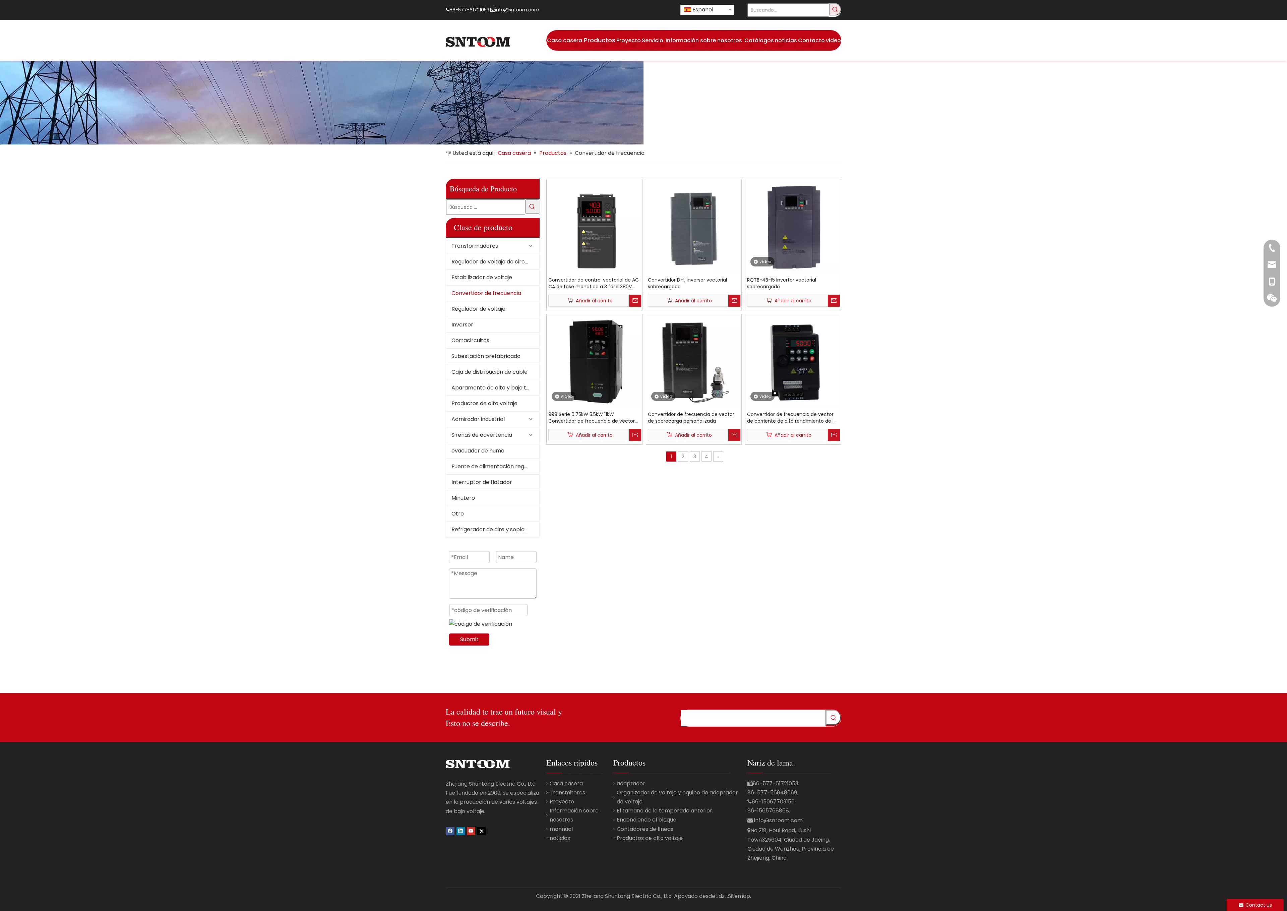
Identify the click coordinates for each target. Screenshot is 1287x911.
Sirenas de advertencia (481, 435)
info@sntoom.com (517, 9)
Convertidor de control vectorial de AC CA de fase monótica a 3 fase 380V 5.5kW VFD (593, 283)
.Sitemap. (739, 896)
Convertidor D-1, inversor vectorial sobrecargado (687, 283)
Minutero (463, 498)
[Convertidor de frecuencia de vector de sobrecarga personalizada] (694, 361)
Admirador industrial (478, 419)
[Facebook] (450, 830)
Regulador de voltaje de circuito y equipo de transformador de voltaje (495, 261)
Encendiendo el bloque (646, 820)
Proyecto (562, 801)
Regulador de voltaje (478, 309)
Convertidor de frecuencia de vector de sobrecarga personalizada (691, 417)
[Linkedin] (460, 830)
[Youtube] (471, 830)
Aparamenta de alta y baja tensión (495, 387)
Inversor (462, 324)
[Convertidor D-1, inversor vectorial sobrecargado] (694, 227)
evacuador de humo (477, 450)
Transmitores (567, 792)
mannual (561, 829)
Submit (469, 639)
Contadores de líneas (645, 829)
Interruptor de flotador (481, 482)
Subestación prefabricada (485, 356)
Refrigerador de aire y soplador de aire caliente (495, 529)
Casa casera (566, 783)
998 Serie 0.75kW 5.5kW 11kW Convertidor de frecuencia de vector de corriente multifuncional (591, 417)
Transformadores (474, 246)
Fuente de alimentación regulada (495, 466)
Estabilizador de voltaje (481, 277)
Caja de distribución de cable (489, 372)
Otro (457, 514)
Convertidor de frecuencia (486, 293)
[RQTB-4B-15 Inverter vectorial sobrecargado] (793, 227)
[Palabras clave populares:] (835, 9)
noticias (560, 838)
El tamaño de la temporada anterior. (665, 810)
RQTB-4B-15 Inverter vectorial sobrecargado (781, 283)
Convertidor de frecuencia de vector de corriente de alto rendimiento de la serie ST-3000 (792, 417)
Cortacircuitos (470, 340)
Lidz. (720, 896)
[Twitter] (481, 830)
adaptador (631, 783)
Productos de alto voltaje (484, 403)
